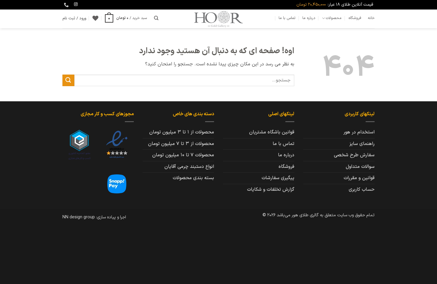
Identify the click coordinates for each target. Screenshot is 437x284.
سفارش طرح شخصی (354, 155)
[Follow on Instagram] (76, 4)
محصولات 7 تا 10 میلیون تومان (183, 155)
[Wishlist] (95, 18)
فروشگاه (354, 18)
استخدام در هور (359, 132)
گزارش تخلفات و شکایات (270, 189)
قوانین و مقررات (359, 178)
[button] (126, 18)
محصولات (334, 18)
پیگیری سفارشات (278, 178)
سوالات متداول (360, 166)
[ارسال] (68, 80)
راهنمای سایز (362, 143)
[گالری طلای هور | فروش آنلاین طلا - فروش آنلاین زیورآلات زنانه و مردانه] (218, 19)
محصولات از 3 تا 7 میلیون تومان (181, 143)
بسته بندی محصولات (193, 178)
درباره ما (308, 18)
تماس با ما (287, 18)
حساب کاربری (362, 189)
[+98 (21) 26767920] (65, 5)
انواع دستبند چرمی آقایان (189, 166)
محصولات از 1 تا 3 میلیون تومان (181, 132)
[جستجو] (156, 18)
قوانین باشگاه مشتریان (271, 132)
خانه (371, 18)
